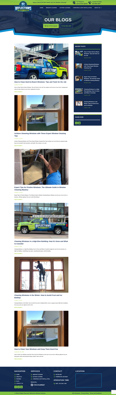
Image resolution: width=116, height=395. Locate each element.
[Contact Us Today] (90, 2)
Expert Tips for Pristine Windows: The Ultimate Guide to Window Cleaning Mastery (92, 78)
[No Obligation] (74, 2)
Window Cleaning (51, 7)
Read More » (18, 91)
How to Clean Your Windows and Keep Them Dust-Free (36, 349)
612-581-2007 (96, 3)
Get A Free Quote (82, 3)
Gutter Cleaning (65, 7)
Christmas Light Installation (82, 7)
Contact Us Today (97, 1)
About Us (97, 7)
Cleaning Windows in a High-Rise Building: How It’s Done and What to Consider (91, 91)
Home (41, 7)
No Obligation (80, 1)
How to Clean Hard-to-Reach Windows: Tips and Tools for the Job (40, 82)
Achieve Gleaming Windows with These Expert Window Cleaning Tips (91, 66)
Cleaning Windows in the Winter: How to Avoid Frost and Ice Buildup (91, 103)
